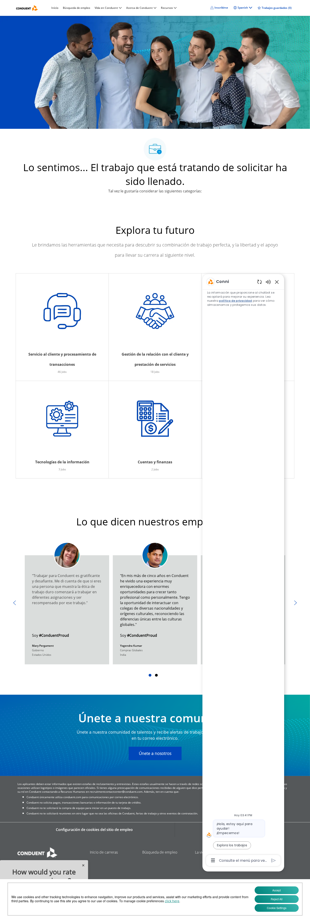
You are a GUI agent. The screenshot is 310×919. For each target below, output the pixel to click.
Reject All (277, 899)
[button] (219, 7)
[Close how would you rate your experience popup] (83, 865)
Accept (276, 890)
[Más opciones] (213, 860)
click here (172, 901)
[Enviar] (273, 860)
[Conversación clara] (259, 282)
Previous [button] (14, 602)
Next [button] (295, 602)
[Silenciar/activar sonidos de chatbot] (268, 281)
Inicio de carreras (104, 852)
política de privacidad (235, 301)
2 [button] (156, 675)
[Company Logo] (27, 8)
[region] (243, 571)
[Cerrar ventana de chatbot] (277, 282)
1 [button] (150, 675)
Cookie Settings (276, 908)
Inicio (54, 8)
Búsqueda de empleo (76, 8)
